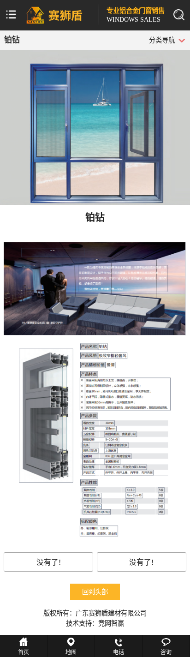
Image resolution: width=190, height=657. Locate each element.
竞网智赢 (111, 623)
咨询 (166, 652)
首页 (23, 652)
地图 (71, 652)
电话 (118, 652)
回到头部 (95, 592)
